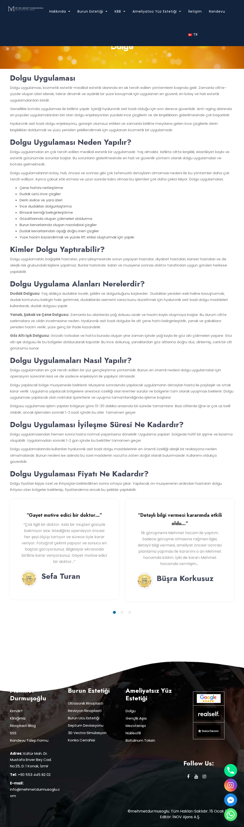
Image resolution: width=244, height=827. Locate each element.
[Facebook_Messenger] (230, 799)
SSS (13, 732)
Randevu (217, 11)
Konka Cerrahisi (81, 740)
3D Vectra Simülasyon (87, 732)
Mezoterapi (136, 725)
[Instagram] (230, 785)
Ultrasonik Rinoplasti (85, 703)
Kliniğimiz (18, 718)
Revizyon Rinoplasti (85, 710)
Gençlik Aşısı (136, 718)
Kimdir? (16, 710)
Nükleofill (133, 732)
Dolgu (131, 710)
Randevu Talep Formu (29, 740)
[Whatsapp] (230, 814)
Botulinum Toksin (140, 740)
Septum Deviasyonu (85, 725)
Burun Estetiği (90, 11)
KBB (118, 11)
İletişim (195, 11)
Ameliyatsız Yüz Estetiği (154, 11)
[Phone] (230, 770)
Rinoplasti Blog (23, 725)
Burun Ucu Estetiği (83, 718)
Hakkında (57, 11)
